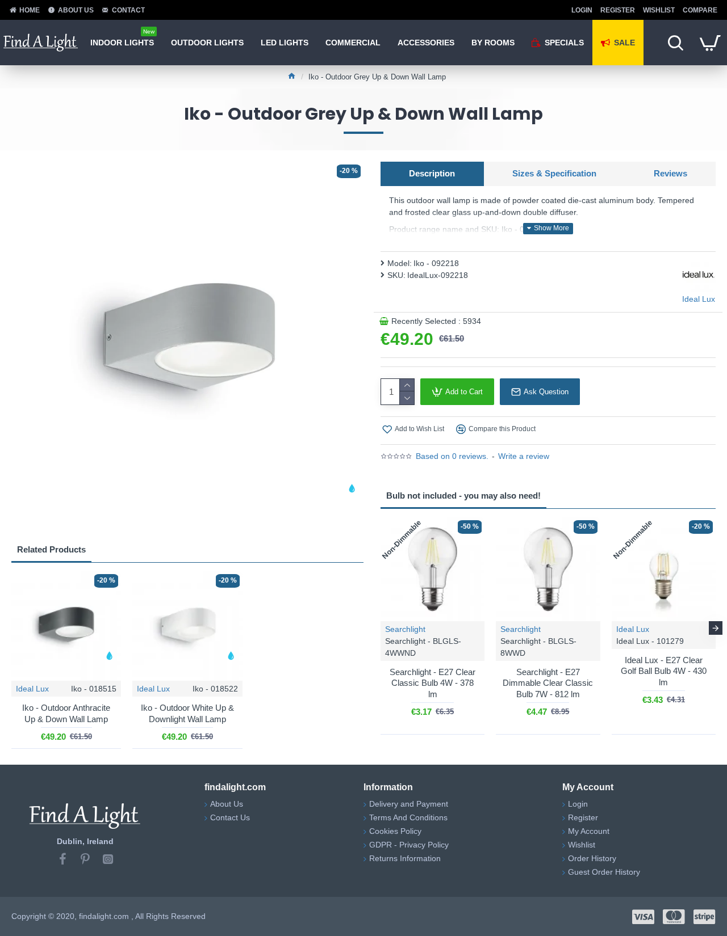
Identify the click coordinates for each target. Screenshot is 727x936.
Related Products (51, 549)
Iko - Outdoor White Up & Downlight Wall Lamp (187, 713)
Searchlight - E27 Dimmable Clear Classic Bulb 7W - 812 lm (548, 683)
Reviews (670, 173)
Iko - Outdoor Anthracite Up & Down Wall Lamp (66, 713)
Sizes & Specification (554, 173)
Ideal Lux (32, 688)
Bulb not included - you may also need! (463, 495)
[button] (380, 628)
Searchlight (405, 629)
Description (432, 173)
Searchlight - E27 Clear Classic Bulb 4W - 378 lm (432, 683)
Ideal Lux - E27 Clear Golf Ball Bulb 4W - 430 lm (664, 671)
